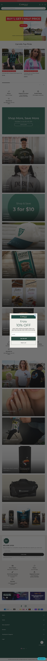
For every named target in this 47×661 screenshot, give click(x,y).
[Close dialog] (35, 315)
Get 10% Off (23, 338)
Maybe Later (23, 342)
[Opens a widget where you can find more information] (41, 658)
